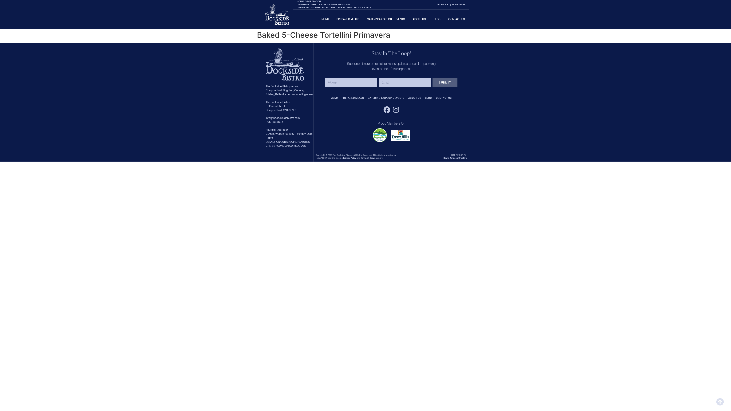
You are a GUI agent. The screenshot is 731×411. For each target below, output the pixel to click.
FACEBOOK (443, 4)
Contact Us (456, 19)
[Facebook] (386, 109)
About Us (419, 19)
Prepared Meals (348, 19)
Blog (437, 19)
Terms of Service (368, 158)
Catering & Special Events (386, 19)
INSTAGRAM (458, 4)
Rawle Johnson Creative (455, 158)
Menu (325, 19)
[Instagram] (396, 109)
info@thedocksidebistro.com (283, 118)
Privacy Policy (349, 158)
